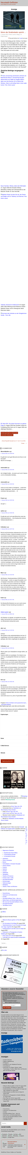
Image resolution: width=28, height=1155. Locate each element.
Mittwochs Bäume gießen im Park (11, 920)
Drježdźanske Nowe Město (10, 852)
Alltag (18, 34)
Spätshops (5, 872)
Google (20, 38)
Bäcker (4, 862)
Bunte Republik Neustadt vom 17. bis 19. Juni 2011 (13, 441)
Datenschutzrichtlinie (7, 996)
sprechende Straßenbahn (7, 435)
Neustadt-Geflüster (9, 2)
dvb (7, 432)
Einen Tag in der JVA (16, 806)
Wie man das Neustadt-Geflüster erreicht (13, 902)
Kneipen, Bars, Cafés (8, 877)
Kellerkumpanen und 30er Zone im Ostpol (13, 928)
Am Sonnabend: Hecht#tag (9, 923)
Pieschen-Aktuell (11, 1070)
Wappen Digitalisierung (8, 1061)
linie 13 (10, 432)
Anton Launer (12, 34)
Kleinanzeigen (6, 881)
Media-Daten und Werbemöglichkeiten (12, 900)
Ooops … (23, 443)
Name (2, 738)
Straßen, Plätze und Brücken (10, 886)
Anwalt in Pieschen (7, 1059)
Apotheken (5, 858)
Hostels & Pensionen (8, 876)
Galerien (5, 869)
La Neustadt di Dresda (9, 856)
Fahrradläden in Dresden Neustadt (11, 863)
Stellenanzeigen (7, 883)
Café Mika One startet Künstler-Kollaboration (14, 937)
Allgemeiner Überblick (8, 850)
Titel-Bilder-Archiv (7, 905)
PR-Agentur (6, 1062)
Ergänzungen (4, 714)
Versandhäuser (6, 1065)
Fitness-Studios (7, 865)
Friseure (5, 867)
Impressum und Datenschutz (10, 895)
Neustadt (15, 432)
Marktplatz (5, 884)
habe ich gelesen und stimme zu (12, 1002)
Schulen (5, 870)
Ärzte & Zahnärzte (7, 860)
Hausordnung (6, 893)
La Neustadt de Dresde (10, 854)
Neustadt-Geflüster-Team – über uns (12, 898)
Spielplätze (5, 874)
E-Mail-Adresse (5, 745)
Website (3, 752)
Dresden (3, 432)
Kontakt (4, 896)
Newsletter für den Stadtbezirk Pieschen (12, 1064)
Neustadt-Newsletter (8, 879)
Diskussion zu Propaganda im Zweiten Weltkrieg (14, 1095)
